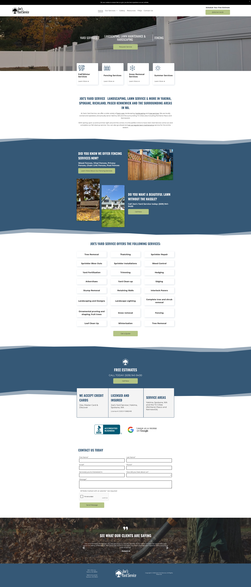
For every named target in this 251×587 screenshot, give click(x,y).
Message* (83, 479)
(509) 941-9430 (133, 375)
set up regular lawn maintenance (141, 125)
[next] (167, 547)
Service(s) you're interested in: (91, 472)
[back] (83, 547)
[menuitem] (100, 10)
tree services (154, 113)
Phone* (129, 465)
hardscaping (140, 113)
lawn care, (121, 113)
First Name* (83, 457)
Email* (81, 465)
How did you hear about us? (137, 472)
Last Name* (130, 457)
